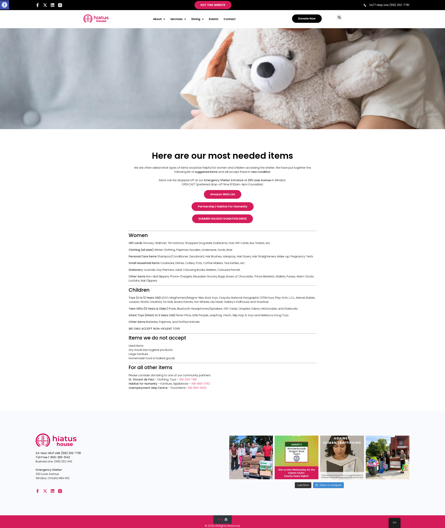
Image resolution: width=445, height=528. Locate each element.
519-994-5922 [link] (197, 388)
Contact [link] (230, 19)
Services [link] (176, 19)
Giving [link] (195, 19)
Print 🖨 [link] (222, 519)
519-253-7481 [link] (188, 379)
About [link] (157, 19)
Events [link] (213, 19)
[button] (339, 17)
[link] (4, 4)
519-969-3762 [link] (200, 384)
